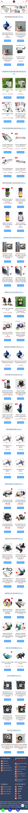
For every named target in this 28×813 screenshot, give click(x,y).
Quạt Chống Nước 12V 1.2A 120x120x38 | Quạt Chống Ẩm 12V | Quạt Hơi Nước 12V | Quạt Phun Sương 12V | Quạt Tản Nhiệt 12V (7, 694)
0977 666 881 (19, 766)
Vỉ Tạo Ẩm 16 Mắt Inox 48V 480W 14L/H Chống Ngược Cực (20, 170)
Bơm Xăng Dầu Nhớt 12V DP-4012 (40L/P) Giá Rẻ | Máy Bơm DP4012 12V (20, 526)
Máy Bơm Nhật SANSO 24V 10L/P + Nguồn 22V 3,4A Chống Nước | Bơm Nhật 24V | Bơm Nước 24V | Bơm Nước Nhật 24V (7, 581)
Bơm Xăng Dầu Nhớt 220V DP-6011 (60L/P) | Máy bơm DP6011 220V (20, 502)
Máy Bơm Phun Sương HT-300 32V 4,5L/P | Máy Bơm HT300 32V (20, 201)
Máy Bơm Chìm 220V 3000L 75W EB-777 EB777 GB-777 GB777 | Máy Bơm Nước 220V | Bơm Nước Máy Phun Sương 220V (7, 417)
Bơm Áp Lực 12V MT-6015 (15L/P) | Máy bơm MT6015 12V (7, 334)
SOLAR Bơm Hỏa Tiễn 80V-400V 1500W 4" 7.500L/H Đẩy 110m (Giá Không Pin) (20, 255)
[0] (25, 1)
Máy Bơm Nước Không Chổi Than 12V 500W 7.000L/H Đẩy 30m (7, 35)
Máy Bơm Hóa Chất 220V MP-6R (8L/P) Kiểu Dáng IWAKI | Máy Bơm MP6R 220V (20, 580)
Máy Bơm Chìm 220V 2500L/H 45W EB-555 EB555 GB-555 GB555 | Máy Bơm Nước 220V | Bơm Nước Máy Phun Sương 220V (20, 393)
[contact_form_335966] (3, 810)
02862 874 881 (19, 771)
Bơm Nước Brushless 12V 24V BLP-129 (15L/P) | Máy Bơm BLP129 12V (20, 556)
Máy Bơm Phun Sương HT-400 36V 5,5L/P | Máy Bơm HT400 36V (7, 225)
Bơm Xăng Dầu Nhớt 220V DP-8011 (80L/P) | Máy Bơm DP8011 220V (7, 526)
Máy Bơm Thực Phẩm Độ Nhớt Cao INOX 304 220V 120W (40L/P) (7, 611)
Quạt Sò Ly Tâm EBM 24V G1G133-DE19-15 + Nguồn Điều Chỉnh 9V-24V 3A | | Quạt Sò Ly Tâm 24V (7, 746)
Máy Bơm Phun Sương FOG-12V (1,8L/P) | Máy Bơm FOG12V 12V (7, 201)
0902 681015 (19, 769)
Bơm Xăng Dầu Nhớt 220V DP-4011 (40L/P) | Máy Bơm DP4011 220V (7, 502)
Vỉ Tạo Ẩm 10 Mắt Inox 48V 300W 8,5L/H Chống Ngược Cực (7, 146)
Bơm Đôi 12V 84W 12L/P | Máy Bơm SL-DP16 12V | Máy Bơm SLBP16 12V (20, 310)
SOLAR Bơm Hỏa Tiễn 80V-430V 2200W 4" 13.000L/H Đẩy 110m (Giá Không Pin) (7, 255)
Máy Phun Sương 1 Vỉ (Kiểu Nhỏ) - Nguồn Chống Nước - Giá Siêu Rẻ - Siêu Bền (20, 115)
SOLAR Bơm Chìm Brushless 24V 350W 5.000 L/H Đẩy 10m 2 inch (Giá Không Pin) (7, 392)
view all (20, 16)
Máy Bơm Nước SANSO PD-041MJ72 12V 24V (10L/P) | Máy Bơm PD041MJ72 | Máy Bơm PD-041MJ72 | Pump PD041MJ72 (7, 557)
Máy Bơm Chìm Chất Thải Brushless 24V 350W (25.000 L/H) (20, 416)
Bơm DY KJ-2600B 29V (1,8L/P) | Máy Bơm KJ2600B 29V (20, 225)
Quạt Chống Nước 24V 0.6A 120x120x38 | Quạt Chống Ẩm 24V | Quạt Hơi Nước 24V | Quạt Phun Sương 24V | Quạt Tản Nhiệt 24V (20, 694)
